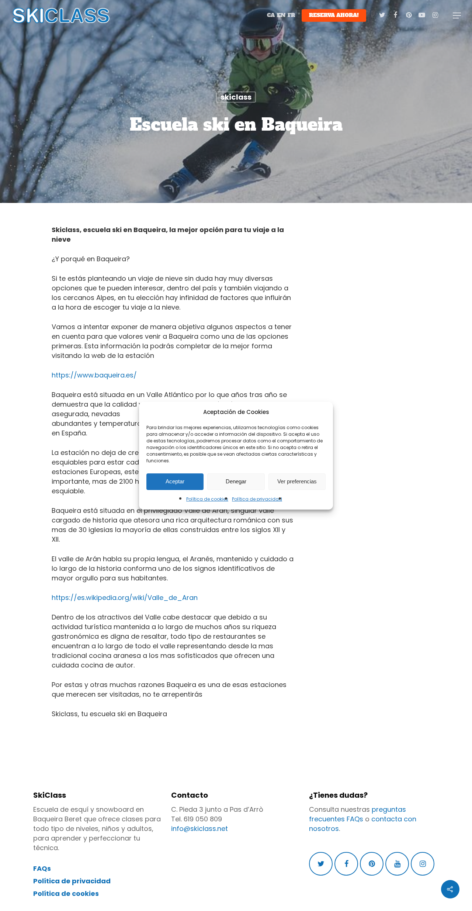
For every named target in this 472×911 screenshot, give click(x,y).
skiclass (236, 97)
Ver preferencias (297, 481)
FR (291, 15)
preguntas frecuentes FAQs (357, 814)
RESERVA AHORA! (334, 15)
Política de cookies (207, 499)
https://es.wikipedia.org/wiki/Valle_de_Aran (125, 597)
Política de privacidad (257, 499)
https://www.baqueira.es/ (94, 375)
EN (281, 15)
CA (271, 15)
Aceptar (175, 481)
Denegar (236, 481)
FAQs (42, 868)
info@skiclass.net (199, 828)
